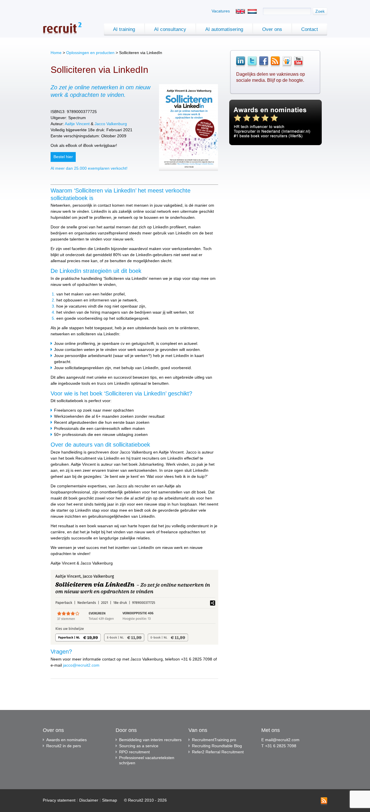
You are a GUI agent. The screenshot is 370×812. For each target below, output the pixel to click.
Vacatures (221, 11)
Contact (309, 29)
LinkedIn (240, 62)
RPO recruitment (134, 752)
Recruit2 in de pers (63, 745)
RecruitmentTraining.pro (214, 739)
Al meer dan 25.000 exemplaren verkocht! (89, 168)
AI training (124, 29)
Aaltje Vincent (77, 123)
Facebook (264, 62)
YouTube (298, 62)
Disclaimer (88, 800)
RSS (275, 62)
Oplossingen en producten (90, 52)
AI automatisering (224, 29)
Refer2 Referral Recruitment (218, 752)
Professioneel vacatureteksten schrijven (146, 760)
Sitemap (109, 800)
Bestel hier (63, 156)
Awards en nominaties (66, 739)
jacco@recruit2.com (81, 665)
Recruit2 (62, 28)
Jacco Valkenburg (111, 123)
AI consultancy (170, 29)
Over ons (272, 29)
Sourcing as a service (138, 745)
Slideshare (287, 62)
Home (56, 52)
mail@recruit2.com (282, 739)
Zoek (320, 11)
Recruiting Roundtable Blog (217, 745)
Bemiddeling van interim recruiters (150, 739)
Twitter (252, 62)
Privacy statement (59, 800)
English (240, 11)
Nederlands (252, 11)
